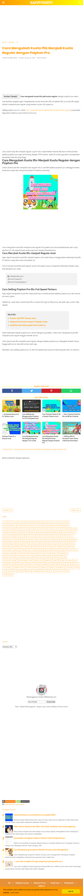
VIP (4, 571)
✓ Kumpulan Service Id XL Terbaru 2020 (10, 415)
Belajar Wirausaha (68, 532)
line (23, 550)
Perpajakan (38, 557)
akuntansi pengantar (11, 529)
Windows (26, 571)
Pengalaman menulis (11, 557)
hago (51, 543)
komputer (70, 546)
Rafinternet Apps (25, 560)
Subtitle (75, 564)
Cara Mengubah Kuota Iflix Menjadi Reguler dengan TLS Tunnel (30, 438)
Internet (16, 546)
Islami (42, 546)
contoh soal (67, 536)
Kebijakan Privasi (40, 883)
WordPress (37, 571)
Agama (46, 522)
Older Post (75, 510)
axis (26, 532)
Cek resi (49, 536)
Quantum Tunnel (10, 560)
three (51, 567)
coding (57, 536)
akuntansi (65, 522)
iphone (35, 546)
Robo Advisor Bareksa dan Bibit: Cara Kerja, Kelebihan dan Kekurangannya (45, 827)
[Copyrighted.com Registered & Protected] (9, 802)
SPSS (62, 564)
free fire (25, 543)
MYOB (19, 553)
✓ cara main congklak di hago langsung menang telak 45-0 (38, 861)
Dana (49, 539)
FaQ (9, 883)
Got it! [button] (71, 891)
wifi (19, 571)
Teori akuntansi (32, 567)
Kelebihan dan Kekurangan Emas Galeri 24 (27, 325)
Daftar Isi (41, 886)
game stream (42, 543)
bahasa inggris (43, 532)
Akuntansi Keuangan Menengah (56, 525)
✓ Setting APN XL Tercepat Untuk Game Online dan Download (70, 438)
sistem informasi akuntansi (30, 564)
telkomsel (7, 567)
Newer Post (8, 510)
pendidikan (63, 553)
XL (51, 571)
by (37, 536)
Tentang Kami (69, 883)
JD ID (48, 546)
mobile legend (8, 553)
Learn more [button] (14, 893)
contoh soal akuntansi (12, 539)
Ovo (41, 553)
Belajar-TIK (7, 536)
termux (44, 567)
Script (55, 560)
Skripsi (45, 564)
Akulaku (55, 522)
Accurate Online (19, 522)
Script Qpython (66, 560)
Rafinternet (41, 3)
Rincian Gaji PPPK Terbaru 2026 (23, 318)
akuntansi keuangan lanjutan (30, 525)
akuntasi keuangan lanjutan (50, 529)
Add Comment (41, 58)
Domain (73, 539)
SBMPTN (48, 560)
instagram (7, 546)
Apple (16, 532)
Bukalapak (30, 536)
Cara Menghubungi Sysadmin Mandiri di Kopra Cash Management (41, 850)
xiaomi (46, 571)
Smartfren (54, 564)
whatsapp (11, 571)
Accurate (7, 522)
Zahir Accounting (62, 571)
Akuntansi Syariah (29, 529)
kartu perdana (58, 546)
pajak (47, 553)
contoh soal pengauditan (34, 539)
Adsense (39, 522)
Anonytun (7, 532)
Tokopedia (60, 567)
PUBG (64, 557)
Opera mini (33, 553)
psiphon (57, 557)
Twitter (69, 567)
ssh (68, 564)
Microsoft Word (70, 550)
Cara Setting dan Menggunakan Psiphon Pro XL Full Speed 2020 (30, 416)
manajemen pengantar (53, 550)
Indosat (72, 543)
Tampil (14, 96)
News (25, 553)
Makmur (39, 550)
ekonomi (6, 543)
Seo (75, 560)
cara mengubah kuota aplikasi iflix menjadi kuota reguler (48, 110)
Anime (74, 529)
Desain (55, 539)
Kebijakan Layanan (22, 883)
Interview (26, 546)
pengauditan (27, 557)
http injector (61, 543)
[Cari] (80, 2)
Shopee (6, 564)
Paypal (54, 553)
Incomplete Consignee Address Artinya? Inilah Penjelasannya (39, 838)
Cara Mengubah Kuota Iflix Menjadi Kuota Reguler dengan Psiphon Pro (51, 439)
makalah (30, 550)
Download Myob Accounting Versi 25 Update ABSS (35, 815)
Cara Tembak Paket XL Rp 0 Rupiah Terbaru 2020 (51, 415)
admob (30, 522)
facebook (15, 543)
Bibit (16, 536)
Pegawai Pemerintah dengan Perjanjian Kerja (28, 322)
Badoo (33, 532)
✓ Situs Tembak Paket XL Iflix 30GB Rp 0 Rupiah (71, 415)
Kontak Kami (55, 883)
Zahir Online (8, 575)
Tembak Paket (19, 567)
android (67, 529)
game (33, 543)
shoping (14, 564)
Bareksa (55, 532)
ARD (21, 532)
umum (76, 567)
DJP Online (64, 539)
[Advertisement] (41, 23)
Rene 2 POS (38, 560)
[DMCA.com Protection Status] (23, 802)
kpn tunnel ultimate (11, 550)
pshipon (48, 557)
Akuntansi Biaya (9, 525)
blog (22, 536)
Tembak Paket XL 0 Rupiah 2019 (9, 437)
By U (42, 536)
